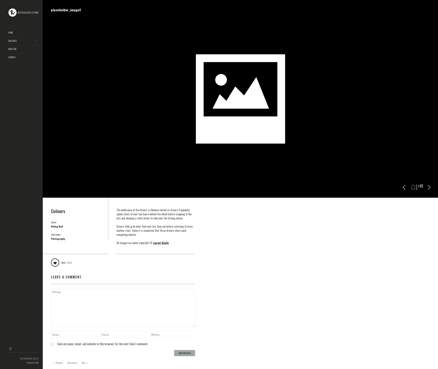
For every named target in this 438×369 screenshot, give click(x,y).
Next (85, 362)
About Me (12, 49)
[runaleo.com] (23, 13)
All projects (72, 362)
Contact (12, 57)
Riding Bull (57, 226)
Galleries (12, 40)
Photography (58, 238)
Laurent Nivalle (161, 243)
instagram (10, 348)
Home (10, 32)
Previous (58, 362)
